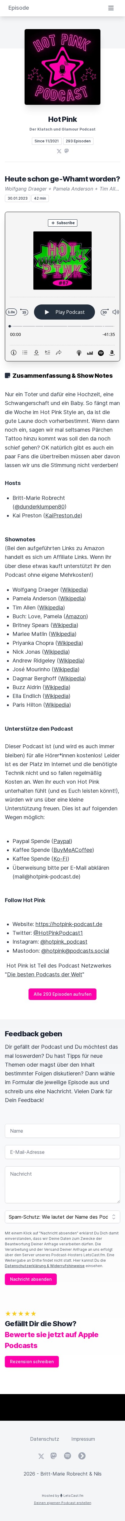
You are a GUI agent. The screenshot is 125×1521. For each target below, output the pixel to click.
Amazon (76, 616)
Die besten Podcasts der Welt (44, 974)
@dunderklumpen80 (40, 506)
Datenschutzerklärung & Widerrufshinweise (45, 1266)
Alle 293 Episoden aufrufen (62, 994)
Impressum (83, 1439)
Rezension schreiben (32, 1361)
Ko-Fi (60, 858)
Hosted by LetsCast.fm (62, 1495)
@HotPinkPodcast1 (58, 933)
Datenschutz (44, 1439)
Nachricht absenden (31, 1279)
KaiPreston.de (62, 515)
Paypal (61, 841)
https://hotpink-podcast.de (68, 924)
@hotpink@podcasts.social (75, 951)
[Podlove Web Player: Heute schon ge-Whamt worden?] (62, 286)
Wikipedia (74, 589)
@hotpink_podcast (63, 941)
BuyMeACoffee (72, 850)
